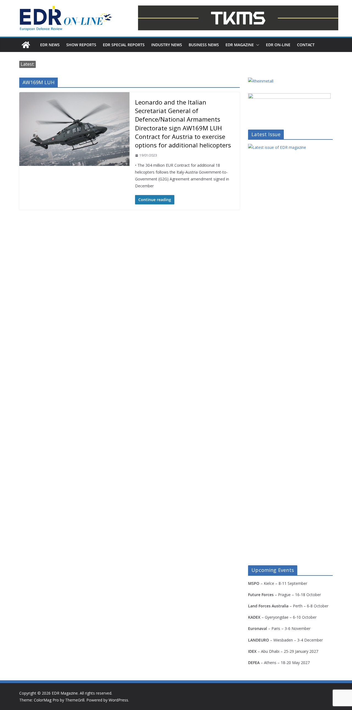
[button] (256, 45)
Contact (306, 44)
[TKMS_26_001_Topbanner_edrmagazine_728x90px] (238, 18)
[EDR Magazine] (25, 44)
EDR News (50, 44)
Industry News (166, 44)
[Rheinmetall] (260, 81)
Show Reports (81, 44)
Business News (204, 44)
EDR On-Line (278, 44)
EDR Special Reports (124, 44)
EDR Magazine (240, 44)
